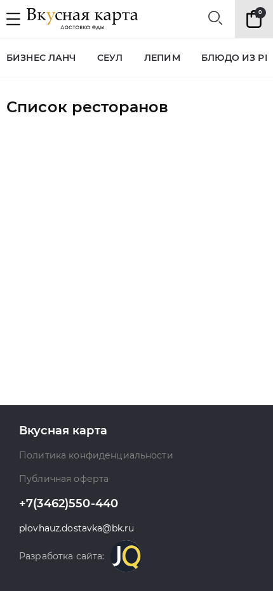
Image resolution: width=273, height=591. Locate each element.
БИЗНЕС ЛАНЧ (41, 58)
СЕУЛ (110, 58)
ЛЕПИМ (162, 58)
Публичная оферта (64, 479)
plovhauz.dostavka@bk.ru (76, 528)
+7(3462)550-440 (68, 503)
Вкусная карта (63, 431)
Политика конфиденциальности (96, 455)
